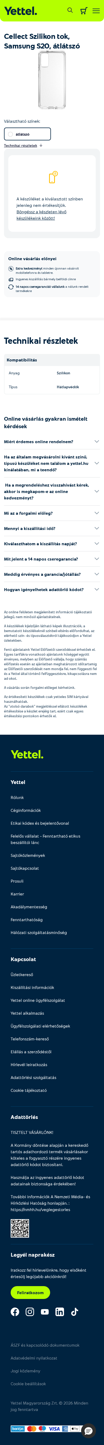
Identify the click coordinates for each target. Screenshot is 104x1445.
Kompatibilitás (22, 359)
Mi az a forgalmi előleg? (28, 513)
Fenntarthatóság (27, 919)
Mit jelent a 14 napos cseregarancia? (41, 558)
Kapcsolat (23, 959)
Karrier (17, 893)
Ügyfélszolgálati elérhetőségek (40, 1025)
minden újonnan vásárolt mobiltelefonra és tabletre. (47, 270)
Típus (13, 386)
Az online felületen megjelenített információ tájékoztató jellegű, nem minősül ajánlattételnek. (48, 614)
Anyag (14, 373)
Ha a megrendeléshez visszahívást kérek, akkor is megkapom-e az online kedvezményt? (46, 491)
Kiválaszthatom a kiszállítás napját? (40, 543)
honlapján (57, 1202)
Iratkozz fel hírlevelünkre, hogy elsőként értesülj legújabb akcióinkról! (48, 1273)
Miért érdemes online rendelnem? (38, 441)
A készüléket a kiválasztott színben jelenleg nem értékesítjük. (50, 208)
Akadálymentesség (29, 906)
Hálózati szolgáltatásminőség (39, 932)
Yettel (18, 782)
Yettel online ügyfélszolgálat (38, 1000)
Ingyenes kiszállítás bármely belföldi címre (46, 279)
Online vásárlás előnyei (32, 258)
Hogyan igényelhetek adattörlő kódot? (44, 589)
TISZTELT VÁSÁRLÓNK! (32, 1132)
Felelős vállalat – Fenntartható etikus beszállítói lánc (45, 839)
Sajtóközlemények (28, 855)
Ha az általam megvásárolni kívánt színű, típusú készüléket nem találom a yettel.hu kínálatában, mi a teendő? (46, 463)
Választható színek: (22, 121)
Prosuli (17, 880)
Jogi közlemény (25, 1370)
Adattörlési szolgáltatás (33, 1077)
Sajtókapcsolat (25, 868)
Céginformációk (26, 810)
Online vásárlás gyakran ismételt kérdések (45, 422)
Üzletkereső (22, 974)
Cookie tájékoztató (29, 1090)
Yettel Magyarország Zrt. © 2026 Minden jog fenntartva (49, 1406)
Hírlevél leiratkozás (29, 1064)
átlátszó (22, 134)
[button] (88, 1430)
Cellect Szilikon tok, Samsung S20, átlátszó (42, 40)
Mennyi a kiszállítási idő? (29, 528)
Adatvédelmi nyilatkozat (34, 1357)
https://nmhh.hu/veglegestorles (40, 1209)
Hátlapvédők (68, 386)
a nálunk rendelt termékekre (52, 289)
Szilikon (63, 373)
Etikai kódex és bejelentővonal (40, 823)
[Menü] (96, 11)
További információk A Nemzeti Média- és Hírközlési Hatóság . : (50, 1203)
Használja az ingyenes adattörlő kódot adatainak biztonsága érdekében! (47, 1180)
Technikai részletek (41, 340)
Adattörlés (24, 1117)
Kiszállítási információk (32, 987)
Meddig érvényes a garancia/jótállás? (42, 574)
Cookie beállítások (28, 1383)
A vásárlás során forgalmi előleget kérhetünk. (39, 687)
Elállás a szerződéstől (31, 1051)
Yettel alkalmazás (27, 1012)
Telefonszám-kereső (30, 1038)
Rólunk (17, 797)
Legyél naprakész (33, 1254)
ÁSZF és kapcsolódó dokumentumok (45, 1344)
